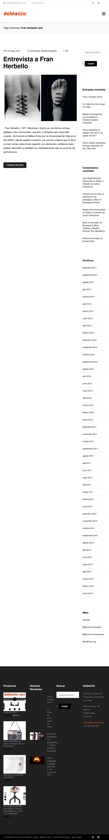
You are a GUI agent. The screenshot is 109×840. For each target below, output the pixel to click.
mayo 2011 (88, 477)
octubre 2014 (89, 296)
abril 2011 (87, 484)
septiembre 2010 (90, 535)
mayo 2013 (88, 318)
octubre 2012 (89, 354)
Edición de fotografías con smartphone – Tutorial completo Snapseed (92, 118)
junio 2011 (87, 470)
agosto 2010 (88, 542)
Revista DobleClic (49, 50)
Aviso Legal (76, 837)
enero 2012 (88, 419)
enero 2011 (88, 506)
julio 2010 (87, 549)
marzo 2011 (88, 492)
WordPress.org (89, 641)
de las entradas (92, 627)
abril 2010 (87, 571)
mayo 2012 (88, 390)
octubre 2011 (89, 441)
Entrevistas (35, 50)
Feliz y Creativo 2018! (92, 96)
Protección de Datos (61, 837)
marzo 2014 (88, 311)
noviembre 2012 (90, 347)
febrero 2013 (88, 332)
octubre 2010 (89, 528)
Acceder (86, 619)
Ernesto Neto (88, 241)
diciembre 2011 (90, 426)
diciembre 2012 (90, 340)
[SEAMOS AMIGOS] (99, 2)
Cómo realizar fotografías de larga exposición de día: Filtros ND (94, 145)
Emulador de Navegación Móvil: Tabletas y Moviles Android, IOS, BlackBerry (94, 226)
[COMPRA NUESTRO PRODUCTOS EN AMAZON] (104, 2)
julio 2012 (87, 376)
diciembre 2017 (90, 267)
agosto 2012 (88, 369)
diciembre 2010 (90, 513)
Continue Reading (15, 165)
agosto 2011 (88, 455)
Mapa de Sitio (46, 837)
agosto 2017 (88, 282)
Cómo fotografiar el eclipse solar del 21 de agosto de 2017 (93, 132)
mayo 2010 (88, 564)
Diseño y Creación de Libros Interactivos (93, 183)
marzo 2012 (88, 405)
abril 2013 (87, 325)
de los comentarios (93, 634)
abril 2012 (87, 397)
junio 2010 (87, 557)
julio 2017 (87, 289)
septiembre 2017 (90, 274)
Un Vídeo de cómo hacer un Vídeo (94, 105)
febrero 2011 (88, 499)
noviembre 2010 (90, 520)
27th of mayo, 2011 (12, 50)
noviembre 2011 (90, 434)
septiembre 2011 (90, 448)
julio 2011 (87, 463)
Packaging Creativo (91, 202)
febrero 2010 (88, 586)
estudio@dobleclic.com (16, 2)
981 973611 (39, 2)
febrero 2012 (88, 412)
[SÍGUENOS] (93, 2)
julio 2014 (87, 303)
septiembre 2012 (90, 361)
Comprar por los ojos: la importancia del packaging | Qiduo (93, 196)
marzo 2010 (88, 578)
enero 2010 (88, 593)
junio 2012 (87, 383)
